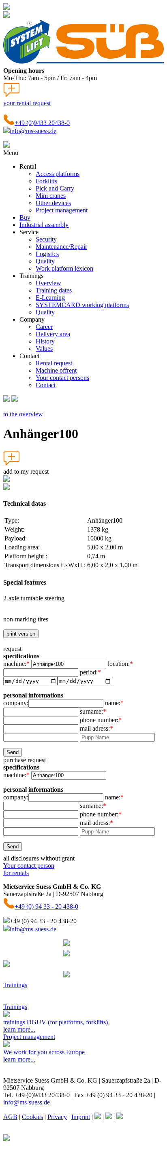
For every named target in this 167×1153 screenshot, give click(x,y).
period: (90, 672)
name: (114, 702)
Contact (46, 385)
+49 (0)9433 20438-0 (42, 122)
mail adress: (96, 728)
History (45, 341)
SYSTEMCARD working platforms (82, 304)
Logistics (47, 253)
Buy (24, 217)
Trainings (15, 984)
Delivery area (53, 334)
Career (44, 326)
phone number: (101, 719)
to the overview (23, 414)
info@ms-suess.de (33, 130)
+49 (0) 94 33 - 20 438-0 (46, 906)
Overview (48, 283)
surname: (93, 711)
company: (15, 702)
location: (120, 663)
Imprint (80, 1116)
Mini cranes (51, 195)
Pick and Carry (55, 188)
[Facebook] (97, 1116)
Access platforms (57, 173)
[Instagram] (108, 1116)
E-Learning (50, 297)
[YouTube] (119, 1116)
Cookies (32, 1116)
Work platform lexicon (64, 268)
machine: (16, 663)
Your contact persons (62, 377)
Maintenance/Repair (61, 246)
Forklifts (46, 181)
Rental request (54, 363)
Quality (45, 261)
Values (44, 348)
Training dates (54, 290)
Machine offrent (56, 370)
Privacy (57, 1116)
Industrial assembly (44, 224)
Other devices (53, 202)
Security (46, 239)
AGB (10, 1116)
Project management (62, 210)
